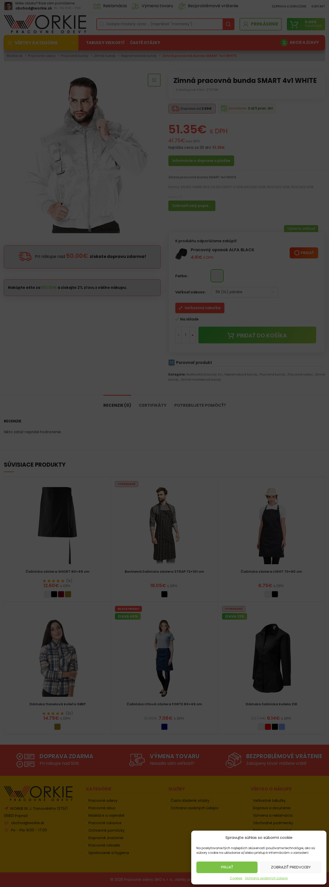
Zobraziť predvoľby (291, 867)
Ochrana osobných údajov (266, 878)
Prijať (227, 867)
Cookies (236, 878)
